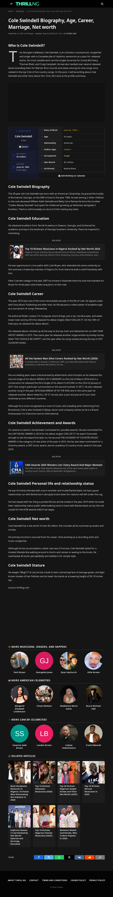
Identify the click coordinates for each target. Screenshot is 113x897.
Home (10, 11)
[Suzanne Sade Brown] (19, 737)
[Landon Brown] (44, 737)
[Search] (101, 4)
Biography (20, 11)
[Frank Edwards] (93, 737)
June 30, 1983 (71, 130)
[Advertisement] (56, 102)
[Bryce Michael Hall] (93, 699)
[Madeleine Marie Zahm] (69, 699)
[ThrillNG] (27, 4)
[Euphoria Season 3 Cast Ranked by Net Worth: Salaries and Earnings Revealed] (19, 826)
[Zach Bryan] (19, 663)
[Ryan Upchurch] (69, 663)
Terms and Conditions (54, 880)
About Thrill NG (17, 880)
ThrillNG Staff (71, 33)
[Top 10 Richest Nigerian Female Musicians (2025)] (44, 826)
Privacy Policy (97, 880)
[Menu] (11, 4)
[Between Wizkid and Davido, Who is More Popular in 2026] (69, 826)
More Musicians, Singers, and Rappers (39, 646)
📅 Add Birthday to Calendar (71, 175)
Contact (34, 880)
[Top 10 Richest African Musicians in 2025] (93, 782)
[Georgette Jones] (44, 663)
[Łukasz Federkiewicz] (69, 737)
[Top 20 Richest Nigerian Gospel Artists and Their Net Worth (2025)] (69, 782)
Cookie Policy (78, 880)
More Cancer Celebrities (29, 719)
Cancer (68, 149)
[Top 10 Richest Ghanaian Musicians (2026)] (44, 782)
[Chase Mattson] (44, 699)
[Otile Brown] (93, 663)
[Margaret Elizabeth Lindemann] (19, 699)
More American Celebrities (30, 680)
